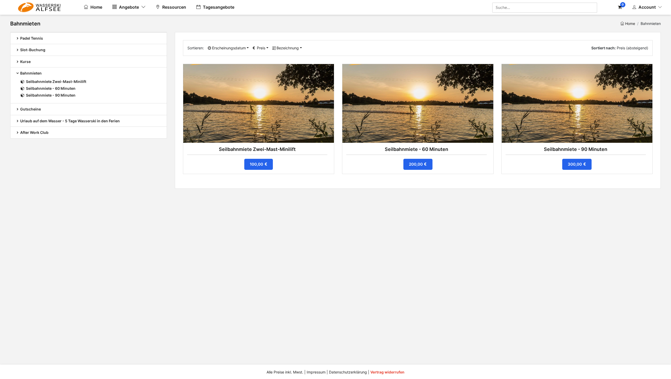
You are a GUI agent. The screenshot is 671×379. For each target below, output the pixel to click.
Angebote (129, 7)
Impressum (316, 372)
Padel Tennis (31, 38)
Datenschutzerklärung (348, 372)
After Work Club (33, 132)
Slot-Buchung (32, 50)
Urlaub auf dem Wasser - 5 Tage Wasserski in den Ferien (69, 121)
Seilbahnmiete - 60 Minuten (50, 88)
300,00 (575, 164)
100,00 (257, 164)
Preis (260, 48)
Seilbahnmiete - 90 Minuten (50, 95)
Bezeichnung (287, 48)
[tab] (88, 38)
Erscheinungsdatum (228, 48)
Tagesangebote (218, 7)
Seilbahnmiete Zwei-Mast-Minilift (56, 81)
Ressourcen (173, 7)
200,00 (416, 164)
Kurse (25, 61)
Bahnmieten (30, 73)
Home (95, 7)
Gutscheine (30, 109)
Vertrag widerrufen (387, 372)
